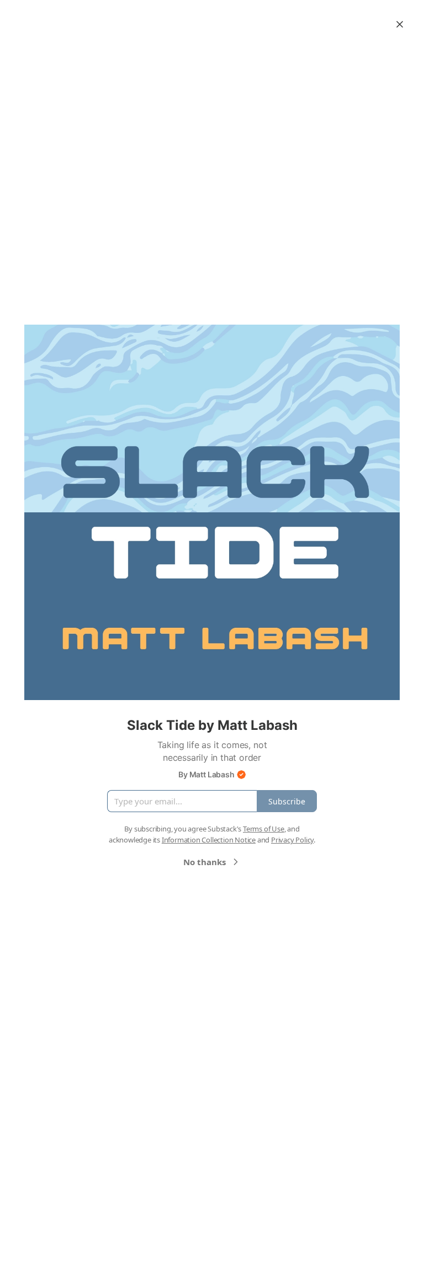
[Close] (400, 24)
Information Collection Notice (209, 840)
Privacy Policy (292, 840)
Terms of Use (263, 829)
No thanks (204, 861)
